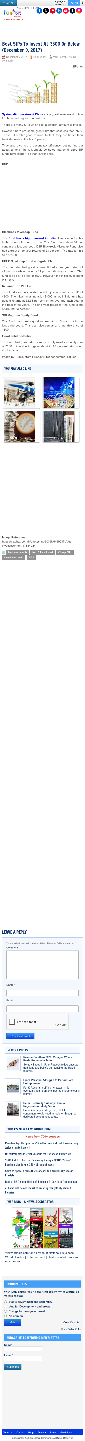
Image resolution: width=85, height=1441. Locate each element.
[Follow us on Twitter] (46, 10)
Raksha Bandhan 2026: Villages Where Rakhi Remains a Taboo (47, 1059)
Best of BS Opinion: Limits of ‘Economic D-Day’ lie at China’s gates (41, 1181)
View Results (71, 1322)
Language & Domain (59, 3)
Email (10, 1000)
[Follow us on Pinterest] (52, 10)
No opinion (16, 1316)
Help (31, 1432)
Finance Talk (40, 57)
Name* (8, 1345)
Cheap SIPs (65, 552)
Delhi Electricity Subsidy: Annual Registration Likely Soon (44, 1105)
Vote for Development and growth (30, 1306)
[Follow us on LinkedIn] (59, 10)
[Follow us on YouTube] (66, 10)
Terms (53, 1432)
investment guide (13, 557)
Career (20, 1432)
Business (68, 1252)
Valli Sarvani (60, 57)
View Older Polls (71, 1329)
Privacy (42, 1432)
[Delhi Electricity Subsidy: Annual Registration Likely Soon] (13, 1109)
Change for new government (27, 1311)
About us (8, 1432)
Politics (20, 1257)
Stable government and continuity (30, 1301)
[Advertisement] (47, 189)
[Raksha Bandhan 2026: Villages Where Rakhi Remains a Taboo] (13, 1063)
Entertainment (36, 1257)
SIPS (31, 557)
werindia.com (20, 1252)
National (54, 1252)
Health (52, 1257)
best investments (17, 552)
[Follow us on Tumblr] (72, 10)
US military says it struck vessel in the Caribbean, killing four (38, 1154)
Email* (8, 1355)
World (9, 1257)
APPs (74, 2)
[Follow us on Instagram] (79, 10)
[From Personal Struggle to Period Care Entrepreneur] (13, 1086)
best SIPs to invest (42, 552)
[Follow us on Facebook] (39, 10)
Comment (13, 947)
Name (10, 984)
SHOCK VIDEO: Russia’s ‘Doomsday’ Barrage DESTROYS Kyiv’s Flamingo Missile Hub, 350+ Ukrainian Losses (38, 1162)
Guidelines (66, 1432)
